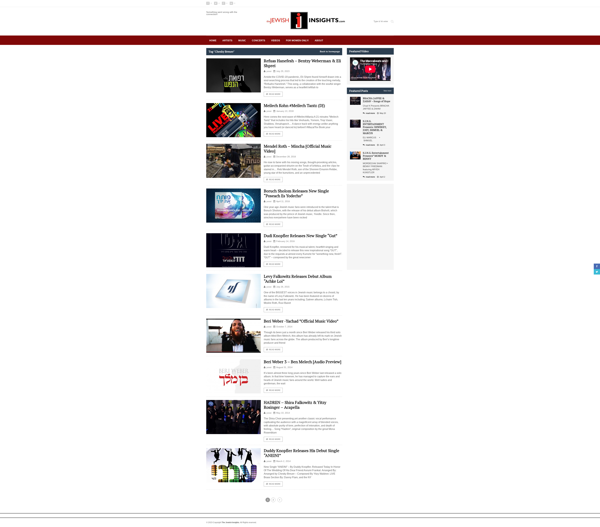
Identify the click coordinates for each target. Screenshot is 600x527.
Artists (227, 40)
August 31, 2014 (284, 367)
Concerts (258, 40)
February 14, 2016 (285, 241)
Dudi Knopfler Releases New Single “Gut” (300, 235)
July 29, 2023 (283, 71)
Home (212, 40)
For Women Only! (297, 40)
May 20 (383, 113)
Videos (275, 40)
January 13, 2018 (285, 111)
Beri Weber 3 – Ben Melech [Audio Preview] (302, 361)
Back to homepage (330, 51)
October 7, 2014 (284, 326)
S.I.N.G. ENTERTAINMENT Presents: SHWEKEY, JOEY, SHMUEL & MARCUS (375, 127)
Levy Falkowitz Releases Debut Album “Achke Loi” (298, 279)
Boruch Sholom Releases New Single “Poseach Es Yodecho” (296, 193)
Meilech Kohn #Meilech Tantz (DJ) (294, 105)
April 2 (382, 177)
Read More (274, 94)
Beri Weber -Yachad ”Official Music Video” (301, 321)
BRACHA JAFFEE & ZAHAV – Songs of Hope (376, 100)
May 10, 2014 (283, 413)
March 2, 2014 (283, 461)
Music (242, 40)
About (319, 40)
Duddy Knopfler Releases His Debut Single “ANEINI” (301, 453)
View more (387, 91)
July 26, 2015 (283, 286)
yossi (268, 71)
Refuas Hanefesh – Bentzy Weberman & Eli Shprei (302, 63)
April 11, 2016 (283, 201)
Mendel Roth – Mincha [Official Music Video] (297, 148)
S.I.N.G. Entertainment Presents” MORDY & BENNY (376, 155)
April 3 (382, 145)
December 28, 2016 (286, 156)
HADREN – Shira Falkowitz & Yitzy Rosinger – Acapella (295, 405)
